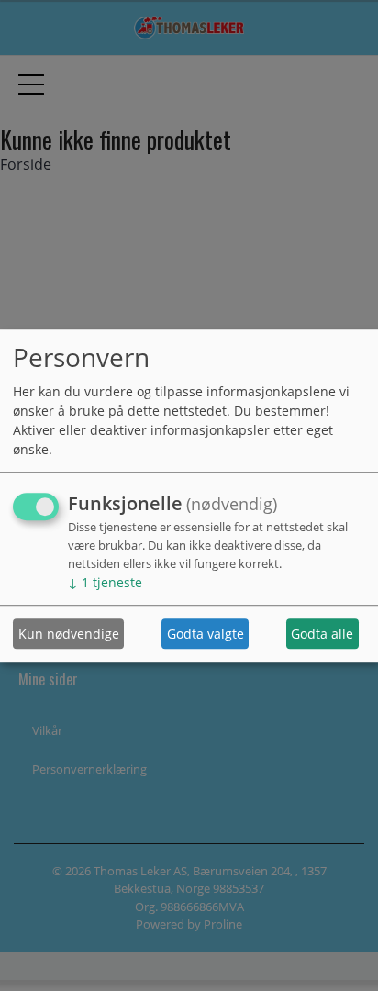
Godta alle (322, 633)
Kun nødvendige (68, 633)
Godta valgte (205, 633)
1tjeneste (105, 583)
